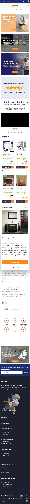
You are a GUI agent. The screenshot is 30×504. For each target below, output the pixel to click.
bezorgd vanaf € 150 (15, 132)
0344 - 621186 (6, 458)
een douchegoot (13, 289)
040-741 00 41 (6, 486)
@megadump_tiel (7, 443)
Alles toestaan (15, 262)
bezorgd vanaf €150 (16, 9)
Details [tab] (15, 238)
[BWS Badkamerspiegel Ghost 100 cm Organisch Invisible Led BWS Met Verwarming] (8, 180)
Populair (5, 137)
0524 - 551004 (6, 1)
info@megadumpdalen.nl (8, 439)
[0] (28, 1)
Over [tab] (24, 238)
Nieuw (4, 171)
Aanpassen (14, 267)
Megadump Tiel (6, 449)
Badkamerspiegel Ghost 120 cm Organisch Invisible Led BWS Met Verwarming (22, 190)
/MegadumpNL (6, 441)
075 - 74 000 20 (6, 472)
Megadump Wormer (7, 464)
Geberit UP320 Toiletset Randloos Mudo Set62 (7, 156)
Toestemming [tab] (5, 238)
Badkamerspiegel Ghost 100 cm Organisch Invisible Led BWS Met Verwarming (8, 190)
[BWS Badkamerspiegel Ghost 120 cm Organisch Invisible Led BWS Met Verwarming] (21, 180)
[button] (8, 120)
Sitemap (16, 495)
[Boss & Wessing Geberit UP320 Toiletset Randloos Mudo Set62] (8, 146)
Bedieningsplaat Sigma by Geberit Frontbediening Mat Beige (21, 156)
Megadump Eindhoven (8, 478)
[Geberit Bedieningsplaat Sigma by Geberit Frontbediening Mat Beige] (21, 146)
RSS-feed (11, 495)
